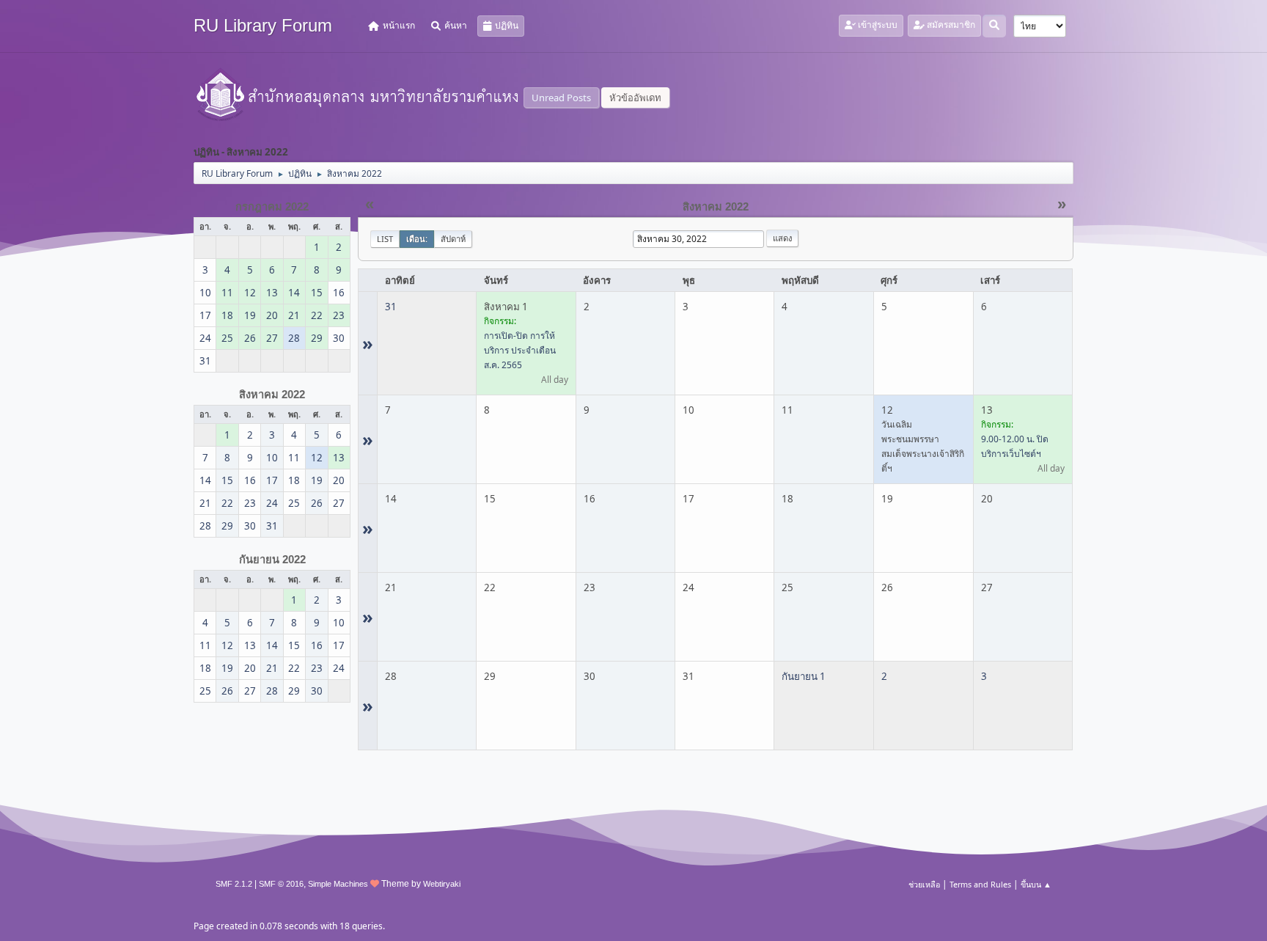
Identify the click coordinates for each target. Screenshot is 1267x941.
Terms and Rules (980, 884)
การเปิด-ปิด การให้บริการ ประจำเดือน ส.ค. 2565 (520, 350)
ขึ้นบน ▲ (1036, 884)
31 (391, 306)
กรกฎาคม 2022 (272, 207)
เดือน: (416, 238)
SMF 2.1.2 (234, 883)
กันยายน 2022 (272, 559)
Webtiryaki (441, 883)
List (385, 238)
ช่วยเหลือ (924, 884)
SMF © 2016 (281, 883)
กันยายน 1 (804, 676)
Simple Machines (338, 883)
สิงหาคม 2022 (272, 394)
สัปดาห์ (453, 238)
